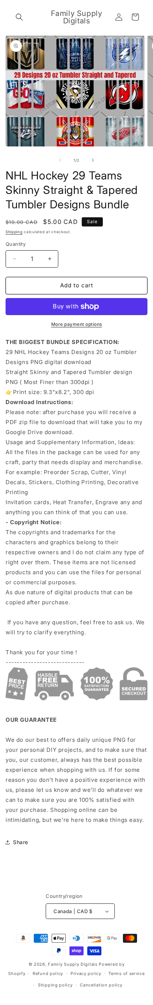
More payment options (76, 324)
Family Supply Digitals (72, 964)
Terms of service (126, 973)
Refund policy (48, 973)
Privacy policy (86, 973)
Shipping (14, 231)
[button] (19, 17)
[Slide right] (93, 160)
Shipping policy (55, 985)
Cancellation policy (101, 985)
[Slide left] (60, 160)
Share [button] (20, 842)
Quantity (16, 244)
